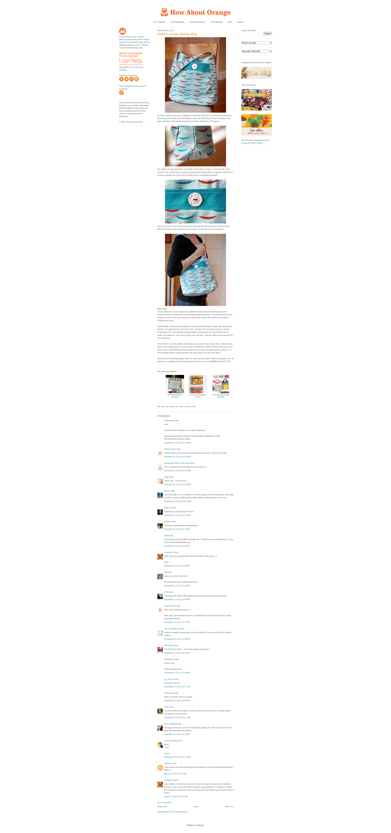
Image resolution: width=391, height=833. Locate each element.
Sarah (166, 536)
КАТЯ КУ (168, 522)
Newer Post (162, 807)
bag (166, 406)
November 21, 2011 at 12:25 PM (177, 471)
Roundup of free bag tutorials (220, 396)
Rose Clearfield (170, 724)
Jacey (166, 707)
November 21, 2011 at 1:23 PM (177, 529)
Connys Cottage (171, 741)
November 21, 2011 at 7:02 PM (177, 673)
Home (196, 807)
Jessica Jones (170, 449)
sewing (193, 406)
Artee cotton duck (201, 121)
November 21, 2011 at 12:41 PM (177, 501)
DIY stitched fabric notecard (174, 396)
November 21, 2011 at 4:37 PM (177, 622)
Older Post (229, 807)
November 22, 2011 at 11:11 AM (177, 717)
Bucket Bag (162, 118)
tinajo (166, 477)
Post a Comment (164, 803)
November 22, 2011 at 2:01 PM (177, 734)
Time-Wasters (216, 22)
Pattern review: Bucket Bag (177, 34)
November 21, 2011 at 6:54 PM (177, 653)
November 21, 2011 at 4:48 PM (177, 639)
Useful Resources (197, 22)
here (229, 359)
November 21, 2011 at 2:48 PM (177, 546)
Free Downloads (177, 22)
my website (143, 45)
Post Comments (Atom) (178, 812)
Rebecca (168, 508)
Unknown (168, 763)
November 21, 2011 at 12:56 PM (177, 515)
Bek (165, 572)
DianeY (167, 491)
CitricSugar (169, 645)
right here (189, 359)
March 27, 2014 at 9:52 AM (175, 774)
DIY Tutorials (159, 22)
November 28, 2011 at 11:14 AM (177, 757)
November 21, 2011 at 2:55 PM (177, 566)
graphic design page (134, 86)
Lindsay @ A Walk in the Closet (177, 463)
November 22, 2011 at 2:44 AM (177, 700)
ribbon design (257, 143)
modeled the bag (193, 226)
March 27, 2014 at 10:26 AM (175, 796)
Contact (240, 22)
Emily (166, 592)
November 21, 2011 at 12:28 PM (177, 484)
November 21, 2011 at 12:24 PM (177, 457)
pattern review (184, 406)
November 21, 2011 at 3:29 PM (177, 586)
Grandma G (169, 552)
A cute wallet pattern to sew (198, 396)
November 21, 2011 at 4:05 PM (177, 599)
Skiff (203, 118)
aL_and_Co (169, 679)
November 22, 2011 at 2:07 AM (177, 687)
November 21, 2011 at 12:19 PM (177, 443)
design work (173, 406)
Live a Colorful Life (172, 629)
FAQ (230, 22)
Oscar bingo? (265, 62)
